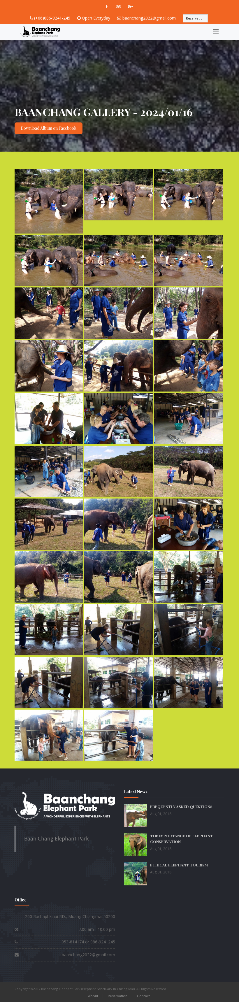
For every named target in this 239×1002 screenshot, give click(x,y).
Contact (143, 996)
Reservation (195, 18)
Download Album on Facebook (48, 128)
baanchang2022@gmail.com (149, 18)
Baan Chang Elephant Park (56, 838)
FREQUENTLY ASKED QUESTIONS (181, 806)
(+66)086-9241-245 (52, 18)
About (93, 996)
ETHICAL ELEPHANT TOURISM (179, 864)
